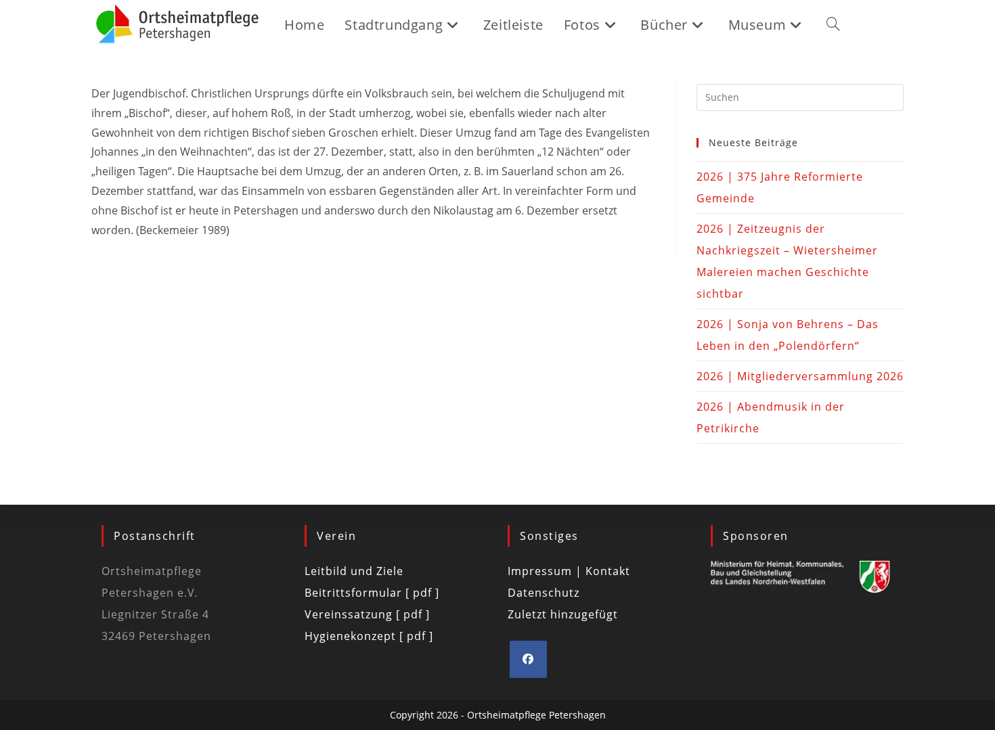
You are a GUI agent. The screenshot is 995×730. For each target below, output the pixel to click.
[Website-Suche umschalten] (833, 25)
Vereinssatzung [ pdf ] (367, 614)
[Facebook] (528, 659)
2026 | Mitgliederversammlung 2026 (800, 376)
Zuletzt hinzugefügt (563, 614)
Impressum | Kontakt (569, 571)
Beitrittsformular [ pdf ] (372, 592)
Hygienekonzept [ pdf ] (369, 636)
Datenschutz (543, 592)
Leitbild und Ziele (354, 571)
